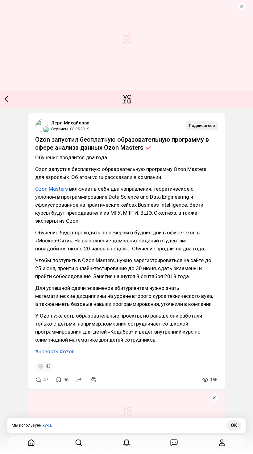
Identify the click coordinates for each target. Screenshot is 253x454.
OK (234, 425)
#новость (46, 351)
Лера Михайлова (70, 123)
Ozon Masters (51, 189)
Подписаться (202, 125)
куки (47, 425)
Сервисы (59, 129)
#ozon (67, 351)
